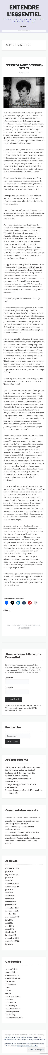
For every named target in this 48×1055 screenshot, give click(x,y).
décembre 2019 (12, 868)
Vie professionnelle (14, 1018)
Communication (12, 978)
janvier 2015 (10, 935)
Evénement (10, 984)
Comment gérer (12, 975)
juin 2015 (9, 920)
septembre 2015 (12, 917)
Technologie (11, 1005)
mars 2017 (9, 880)
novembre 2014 (12, 941)
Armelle (21, 626)
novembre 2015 (12, 911)
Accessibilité (34, 626)
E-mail (9, 688)
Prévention (10, 1002)
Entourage (10, 981)
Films (7, 987)
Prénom (9, 677)
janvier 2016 (10, 905)
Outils (8, 993)
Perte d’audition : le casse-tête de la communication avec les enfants (23, 841)
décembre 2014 (12, 938)
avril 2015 (9, 926)
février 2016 (10, 902)
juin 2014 (9, 944)
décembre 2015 (12, 908)
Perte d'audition (12, 996)
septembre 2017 (12, 874)
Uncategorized (12, 1012)
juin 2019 (9, 871)
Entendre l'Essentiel (24, 11)
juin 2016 (9, 890)
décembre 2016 (12, 883)
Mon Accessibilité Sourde (30, 267)
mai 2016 (9, 893)
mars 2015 (9, 929)
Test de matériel (12, 1008)
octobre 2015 (11, 914)
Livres (8, 990)
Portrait (9, 999)
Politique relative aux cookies (27, 1046)
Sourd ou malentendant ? (28, 818)
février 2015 (10, 932)
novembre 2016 (12, 886)
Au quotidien (24, 628)
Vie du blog (10, 1015)
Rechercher (23, 31)
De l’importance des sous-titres (24, 67)
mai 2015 (9, 923)
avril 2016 (9, 896)
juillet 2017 (10, 877)
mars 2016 (9, 899)
